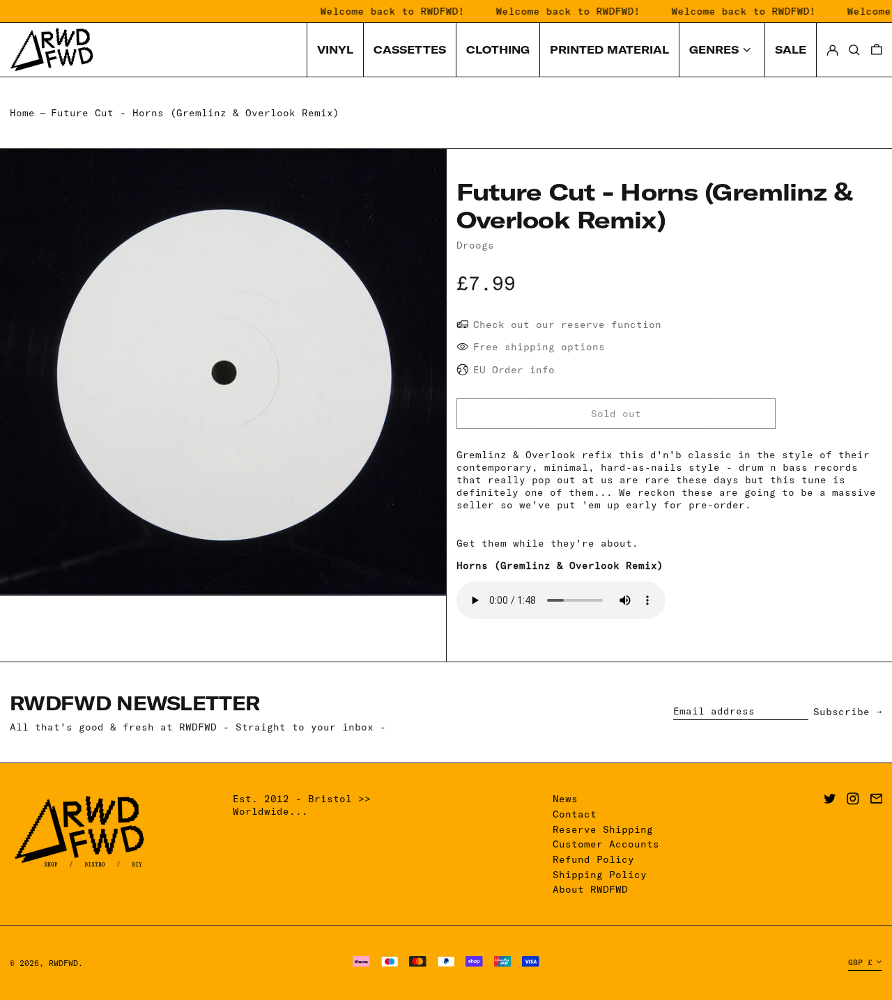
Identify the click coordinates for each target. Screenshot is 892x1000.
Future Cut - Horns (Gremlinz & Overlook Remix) (195, 113)
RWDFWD (63, 963)
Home (22, 113)
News (565, 798)
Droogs (475, 245)
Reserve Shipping (603, 829)
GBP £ (860, 962)
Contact (575, 814)
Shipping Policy (600, 874)
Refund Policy (593, 859)
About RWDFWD (590, 889)
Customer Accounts (606, 844)
